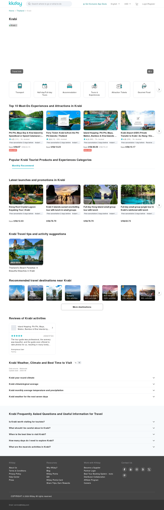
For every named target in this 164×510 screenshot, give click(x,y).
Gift (48, 477)
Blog (48, 470)
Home (11, 10)
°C (75, 363)
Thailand (20, 10)
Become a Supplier (92, 467)
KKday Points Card (55, 480)
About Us (13, 467)
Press (11, 480)
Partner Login (90, 470)
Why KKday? (52, 467)
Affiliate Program (91, 480)
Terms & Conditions (17, 470)
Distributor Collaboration (94, 477)
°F (79, 363)
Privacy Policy (15, 473)
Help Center (14, 477)
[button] (17, 71)
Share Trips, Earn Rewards (58, 483)
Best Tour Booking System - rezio (98, 473)
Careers (87, 483)
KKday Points (52, 473)
